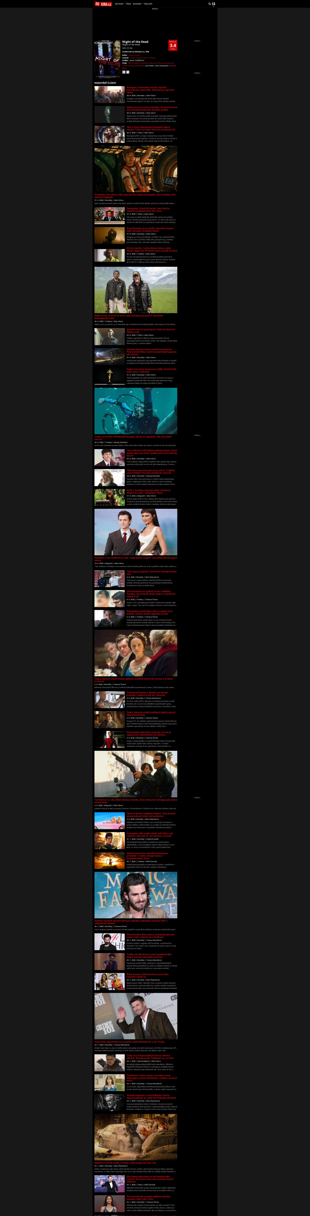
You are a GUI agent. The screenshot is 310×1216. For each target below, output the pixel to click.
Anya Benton (168, 63)
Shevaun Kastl (146, 63)
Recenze (119, 4)
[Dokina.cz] (103, 4)
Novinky (137, 4)
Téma (128, 4)
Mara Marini (140, 65)
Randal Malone (134, 63)
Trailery (147, 4)
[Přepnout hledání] (210, 4)
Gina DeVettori (128, 65)
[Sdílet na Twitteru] (127, 72)
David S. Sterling (148, 58)
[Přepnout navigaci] (214, 4)
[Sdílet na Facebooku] (123, 72)
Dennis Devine (134, 55)
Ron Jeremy (157, 63)
